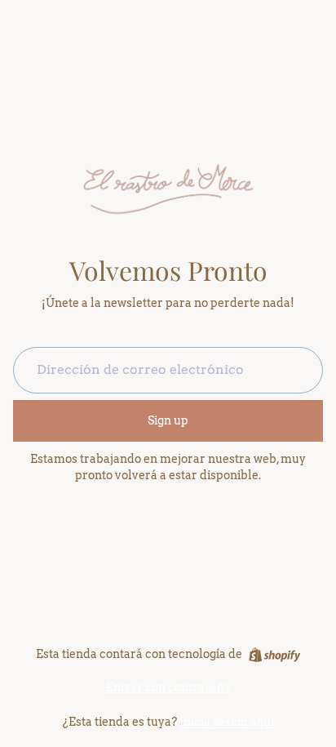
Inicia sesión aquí (226, 721)
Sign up (168, 420)
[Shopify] (274, 654)
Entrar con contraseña (168, 687)
